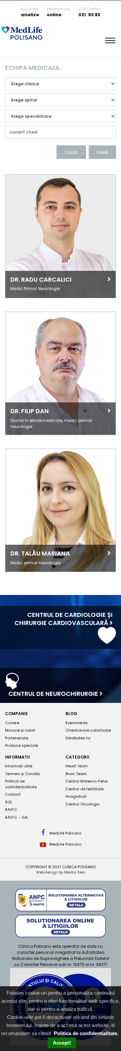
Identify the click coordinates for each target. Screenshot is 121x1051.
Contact (13, 794)
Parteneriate (16, 738)
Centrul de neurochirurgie (53, 693)
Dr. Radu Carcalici (41, 279)
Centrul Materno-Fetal (87, 781)
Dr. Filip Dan (29, 411)
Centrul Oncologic (83, 804)
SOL (8, 802)
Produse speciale (21, 745)
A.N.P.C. (11, 809)
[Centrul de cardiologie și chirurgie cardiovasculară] (107, 641)
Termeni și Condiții (22, 773)
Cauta (71, 152)
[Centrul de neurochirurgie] (12, 686)
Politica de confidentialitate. (86, 1033)
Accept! (62, 1043)
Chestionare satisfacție (88, 730)
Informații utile (18, 766)
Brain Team (76, 773)
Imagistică (76, 796)
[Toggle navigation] (110, 40)
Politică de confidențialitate (21, 784)
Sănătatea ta (78, 738)
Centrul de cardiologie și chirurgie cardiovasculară (63, 618)
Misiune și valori (20, 730)
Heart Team (77, 766)
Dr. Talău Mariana (40, 553)
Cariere (12, 723)
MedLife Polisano (64, 833)
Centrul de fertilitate (85, 789)
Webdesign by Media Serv (60, 872)
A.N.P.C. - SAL (16, 817)
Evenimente (76, 723)
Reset (102, 152)
